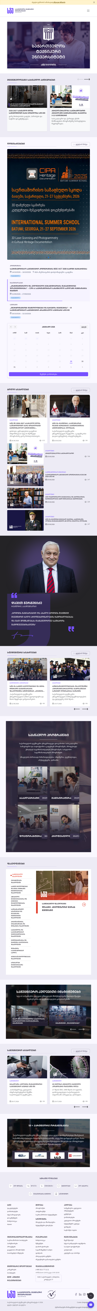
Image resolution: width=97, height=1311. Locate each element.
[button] (52, 64)
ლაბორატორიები (42, 1247)
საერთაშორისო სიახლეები (17, 1240)
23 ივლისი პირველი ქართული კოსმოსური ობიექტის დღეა (66, 1085)
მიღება (39, 1205)
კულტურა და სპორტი (72, 1253)
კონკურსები (11, 1270)
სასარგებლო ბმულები (15, 1253)
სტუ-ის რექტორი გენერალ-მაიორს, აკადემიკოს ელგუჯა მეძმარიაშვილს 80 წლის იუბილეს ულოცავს (66, 520)
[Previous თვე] (11, 327)
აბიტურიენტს (41, 1211)
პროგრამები (40, 1208)
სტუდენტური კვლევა (72, 1224)
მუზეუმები (39, 1243)
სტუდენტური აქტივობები (19, 683)
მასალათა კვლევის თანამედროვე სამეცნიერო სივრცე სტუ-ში (26, 1085)
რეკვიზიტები (14, 1280)
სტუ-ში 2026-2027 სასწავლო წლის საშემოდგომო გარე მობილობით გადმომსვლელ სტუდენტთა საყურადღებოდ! (25, 426)
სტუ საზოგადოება (14, 1215)
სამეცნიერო (14, 1081)
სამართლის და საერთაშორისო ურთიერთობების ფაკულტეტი (18, 933)
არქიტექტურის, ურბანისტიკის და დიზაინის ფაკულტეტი (20, 924)
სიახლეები (14, 420)
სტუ (9, 1205)
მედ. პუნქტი (13, 1277)
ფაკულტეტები (12, 1208)
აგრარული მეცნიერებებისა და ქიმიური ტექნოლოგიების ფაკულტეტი (19, 901)
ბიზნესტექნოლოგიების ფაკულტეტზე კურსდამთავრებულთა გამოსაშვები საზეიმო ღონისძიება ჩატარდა (69, 688)
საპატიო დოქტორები (72, 1247)
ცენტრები (67, 1214)
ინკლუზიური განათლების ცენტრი (48, 1260)
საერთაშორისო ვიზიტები (55, 472)
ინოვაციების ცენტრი (43, 1256)
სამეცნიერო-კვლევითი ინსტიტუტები (72, 1209)
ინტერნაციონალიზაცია (19, 1237)
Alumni (9, 1224)
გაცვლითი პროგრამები (16, 1250)
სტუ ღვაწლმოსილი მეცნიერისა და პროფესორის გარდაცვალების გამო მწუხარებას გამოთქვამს (65, 498)
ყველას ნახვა (81, 144)
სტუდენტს (41, 1219)
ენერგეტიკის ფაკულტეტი (16, 881)
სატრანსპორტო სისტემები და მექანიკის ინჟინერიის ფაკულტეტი (17, 913)
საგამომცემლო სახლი (44, 1250)
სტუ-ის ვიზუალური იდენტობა (75, 1243)
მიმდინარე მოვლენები (19, 1266)
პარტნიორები (12, 1243)
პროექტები (11, 1247)
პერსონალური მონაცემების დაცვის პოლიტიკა (72, 1307)
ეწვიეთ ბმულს (59, 2)
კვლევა (68, 1205)
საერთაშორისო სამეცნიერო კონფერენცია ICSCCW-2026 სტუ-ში (66, 475)
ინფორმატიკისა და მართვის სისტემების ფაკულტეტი (19, 942)
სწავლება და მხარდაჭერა (45, 1222)
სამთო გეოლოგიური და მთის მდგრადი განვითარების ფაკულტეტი (19, 889)
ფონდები (67, 1227)
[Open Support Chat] (90, 1304)
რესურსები (41, 1237)
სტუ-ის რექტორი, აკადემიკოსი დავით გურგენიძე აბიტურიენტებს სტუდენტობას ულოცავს (68, 425)
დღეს (84, 327)
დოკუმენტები (12, 1218)
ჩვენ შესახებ (70, 1237)
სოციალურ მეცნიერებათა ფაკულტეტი (17, 965)
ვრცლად (46, 798)
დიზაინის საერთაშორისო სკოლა (17, 950)
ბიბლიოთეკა (12, 1221)
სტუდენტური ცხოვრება (44, 1225)
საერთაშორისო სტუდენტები (46, 1215)
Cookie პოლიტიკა (83, 1302)
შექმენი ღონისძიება (48, 374)
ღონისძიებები (12, 1211)
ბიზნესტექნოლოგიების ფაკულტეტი (21, 958)
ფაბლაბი (39, 1253)
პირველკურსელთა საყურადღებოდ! (59, 453)
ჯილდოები (68, 1250)
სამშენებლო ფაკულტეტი (17, 875)
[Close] (94, 2)
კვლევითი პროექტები (72, 1221)
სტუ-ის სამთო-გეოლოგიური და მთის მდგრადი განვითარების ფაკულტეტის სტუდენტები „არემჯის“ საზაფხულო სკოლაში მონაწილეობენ (27, 691)
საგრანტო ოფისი (70, 1230)
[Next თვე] (15, 327)
